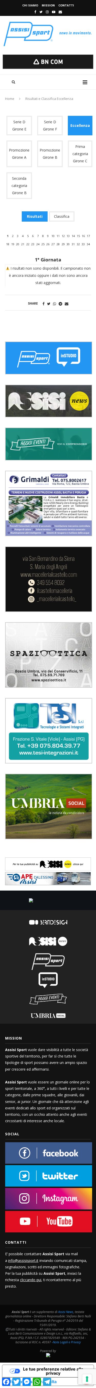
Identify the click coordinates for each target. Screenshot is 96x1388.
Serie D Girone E (19, 125)
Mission (48, 5)
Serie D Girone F (50, 125)
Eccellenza (80, 125)
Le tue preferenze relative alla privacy (53, 1371)
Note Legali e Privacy (67, 1342)
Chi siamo (30, 5)
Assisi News (65, 1312)
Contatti (66, 5)
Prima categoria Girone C (80, 153)
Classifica (61, 216)
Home (9, 98)
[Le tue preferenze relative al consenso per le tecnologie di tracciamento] (87, 1379)
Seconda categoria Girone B (19, 185)
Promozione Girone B (50, 154)
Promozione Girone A (19, 154)
